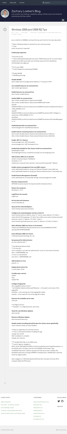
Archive (22, 3)
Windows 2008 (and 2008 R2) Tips (29, 29)
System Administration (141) (41, 402)
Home (4, 3)
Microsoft (33, 32)
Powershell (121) (38, 407)
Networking (42, 32)
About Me (13, 3)
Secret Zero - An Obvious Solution (10, 405)
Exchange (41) (37, 416)
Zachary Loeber (16, 34)
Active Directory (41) (39, 413)
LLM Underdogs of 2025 (7, 407)
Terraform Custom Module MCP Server (11, 410)
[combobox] (54, 2)
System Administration (53, 32)
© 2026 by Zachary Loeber (7, 430)
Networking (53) (38, 410)
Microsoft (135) (38, 405)
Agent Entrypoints (6, 402)
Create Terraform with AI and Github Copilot (13, 413)
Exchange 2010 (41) (39, 419)
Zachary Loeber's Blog (25, 11)
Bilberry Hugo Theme (61, 430)
